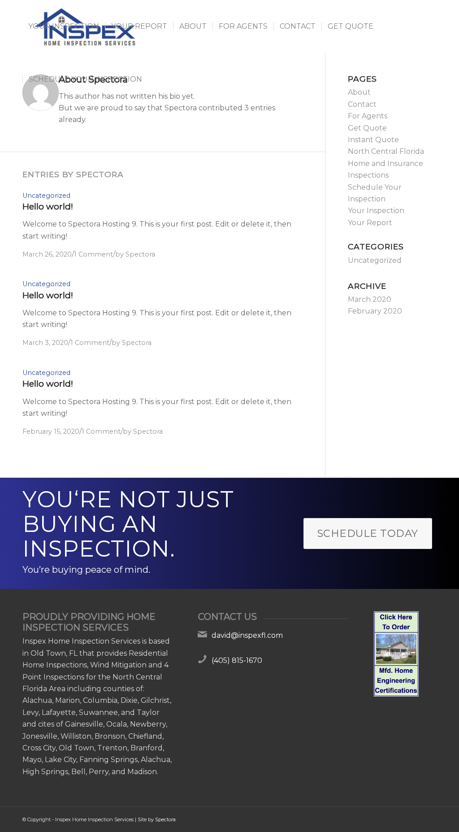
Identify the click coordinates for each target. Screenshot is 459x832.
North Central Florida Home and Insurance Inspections (386, 163)
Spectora (140, 254)
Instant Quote (373, 139)
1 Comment (93, 254)
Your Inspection (376, 210)
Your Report (370, 222)
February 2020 (375, 311)
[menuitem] (63, 26)
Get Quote (367, 128)
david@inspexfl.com (247, 635)
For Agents (367, 116)
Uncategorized (46, 196)
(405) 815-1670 (237, 660)
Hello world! (47, 206)
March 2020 (369, 299)
